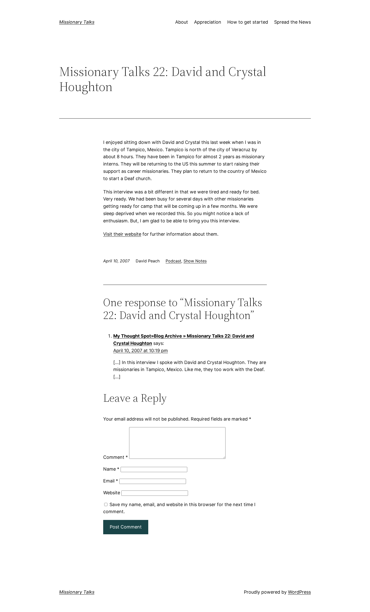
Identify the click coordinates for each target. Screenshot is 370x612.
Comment (115, 457)
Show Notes (195, 260)
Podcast (173, 260)
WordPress (299, 592)
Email (110, 480)
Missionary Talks (76, 22)
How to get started (247, 22)
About (181, 22)
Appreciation (207, 22)
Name (111, 469)
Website (111, 492)
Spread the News (292, 22)
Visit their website (122, 234)
